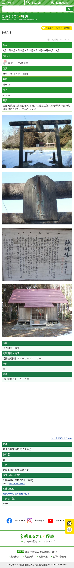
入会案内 (29, 556)
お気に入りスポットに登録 (57, 28)
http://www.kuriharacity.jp (16, 493)
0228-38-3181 (17, 483)
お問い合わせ (59, 556)
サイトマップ (48, 541)
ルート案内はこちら (61, 438)
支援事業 (43, 556)
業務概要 (14, 556)
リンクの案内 (30, 541)
